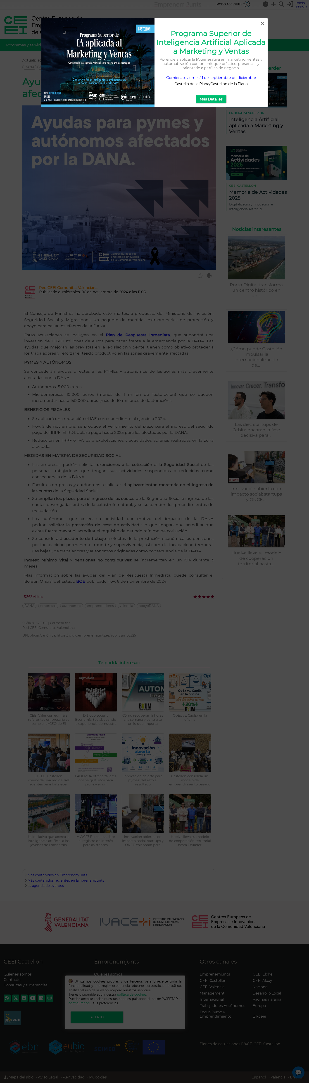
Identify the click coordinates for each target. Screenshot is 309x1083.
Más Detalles (211, 99)
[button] (262, 23)
